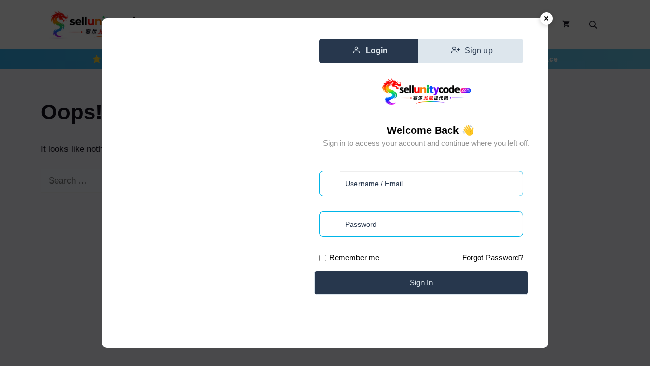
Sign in (421, 282)
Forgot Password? (492, 257)
